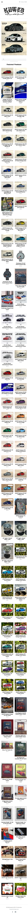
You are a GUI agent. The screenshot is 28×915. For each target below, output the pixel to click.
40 (25, 60)
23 (4, 60)
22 (3, 60)
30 (13, 60)
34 (18, 60)
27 (9, 60)
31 (14, 60)
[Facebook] (12, 912)
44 (14, 61)
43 (13, 61)
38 (23, 60)
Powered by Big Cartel (14, 909)
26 (8, 60)
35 (19, 60)
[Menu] (2, 1)
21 (2, 60)
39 (24, 60)
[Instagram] (15, 912)
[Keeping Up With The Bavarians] (14, 11)
